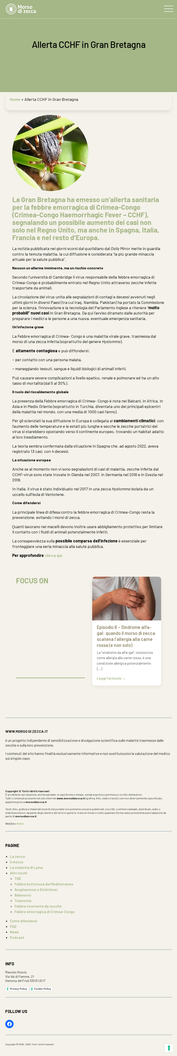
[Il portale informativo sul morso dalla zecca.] (21, 9)
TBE (18, 878)
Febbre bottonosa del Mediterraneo (44, 884)
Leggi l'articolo (109, 678)
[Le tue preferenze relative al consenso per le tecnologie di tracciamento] (169, 1048)
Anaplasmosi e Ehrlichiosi (36, 889)
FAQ (13, 926)
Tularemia (23, 900)
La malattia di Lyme (26, 867)
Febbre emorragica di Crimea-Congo (45, 911)
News (14, 932)
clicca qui (53, 555)
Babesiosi (23, 895)
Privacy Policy (18, 988)
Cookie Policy (42, 988)
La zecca (17, 856)
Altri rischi (18, 873)
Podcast (17, 937)
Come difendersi (23, 921)
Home (15, 99)
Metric (20, 823)
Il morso (16, 862)
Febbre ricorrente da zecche (38, 906)
